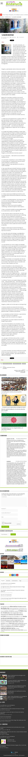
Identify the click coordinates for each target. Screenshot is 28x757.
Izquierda (7, 623)
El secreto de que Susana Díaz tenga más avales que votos (13, 598)
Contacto (22, 755)
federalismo (3, 621)
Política (8, 626)
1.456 (9, 729)
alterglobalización (5, 606)
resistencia (13, 630)
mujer (5, 625)
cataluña (16, 611)
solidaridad (20, 630)
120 (7, 747)
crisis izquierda (14, 613)
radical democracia (8, 628)
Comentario (4, 496)
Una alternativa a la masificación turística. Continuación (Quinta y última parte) (16, 686)
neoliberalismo (9, 625)
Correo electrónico (6, 512)
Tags (20, 580)
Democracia (13, 615)
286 (8, 734)
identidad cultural (18, 622)
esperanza (18, 620)
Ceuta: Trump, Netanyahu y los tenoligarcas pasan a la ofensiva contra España (17, 697)
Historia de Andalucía (7, 363)
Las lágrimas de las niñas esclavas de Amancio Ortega (13, 586)
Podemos (3, 626)
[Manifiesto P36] (3, 741)
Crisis (20, 611)
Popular (3, 580)
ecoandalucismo (11, 618)
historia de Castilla (17, 363)
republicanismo (5, 630)
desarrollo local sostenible (12, 616)
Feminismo (9, 622)
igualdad (3, 623)
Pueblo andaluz (19, 626)
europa (22, 620)
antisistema (22, 609)
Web (2, 517)
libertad (11, 623)
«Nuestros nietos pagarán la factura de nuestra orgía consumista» (19, 371)
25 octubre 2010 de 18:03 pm (21, 461)
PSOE (12, 626)
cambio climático (9, 611)
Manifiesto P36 (10, 739)
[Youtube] (17, 575)
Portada (2, 17)
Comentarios (15, 580)
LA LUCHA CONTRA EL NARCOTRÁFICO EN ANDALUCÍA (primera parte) (16, 681)
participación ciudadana (18, 625)
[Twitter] (15, 575)
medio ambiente (18, 623)
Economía (3, 620)
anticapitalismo (14, 609)
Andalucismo (8, 17)
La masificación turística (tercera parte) (11, 392)
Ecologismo (21, 618)
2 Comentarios (21, 37)
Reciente (8, 580)
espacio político (10, 620)
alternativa (13, 607)
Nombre (3, 508)
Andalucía (5, 609)
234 (9, 737)
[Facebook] (13, 575)
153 (15, 741)
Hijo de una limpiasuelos (6, 594)
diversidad (21, 616)
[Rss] (10, 575)
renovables (17, 628)
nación (24, 363)
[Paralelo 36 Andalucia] (14, 3)
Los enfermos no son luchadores (8, 583)
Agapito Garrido (10, 438)
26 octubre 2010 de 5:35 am (21, 438)
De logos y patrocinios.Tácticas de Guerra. (9, 367)
